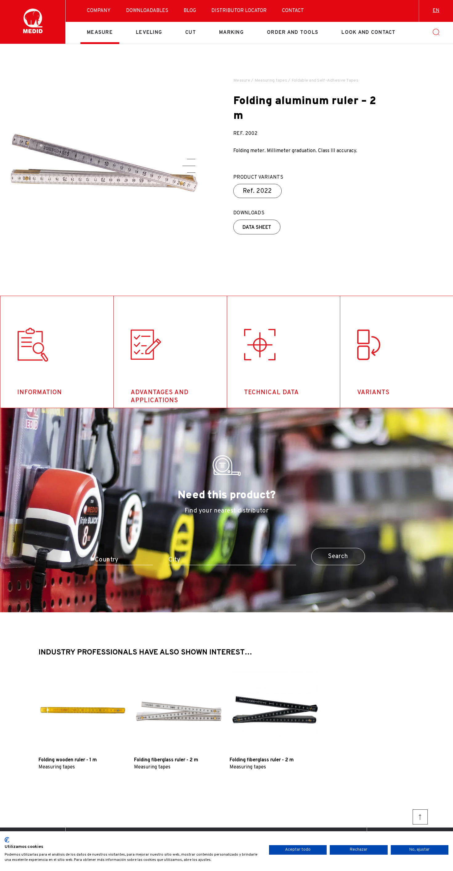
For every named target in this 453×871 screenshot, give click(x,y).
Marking (231, 33)
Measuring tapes (271, 80)
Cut (190, 33)
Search (338, 557)
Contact (293, 11)
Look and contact (368, 33)
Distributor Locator (239, 11)
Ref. (257, 191)
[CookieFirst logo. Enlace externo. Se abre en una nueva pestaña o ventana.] (7, 840)
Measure (100, 33)
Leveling (149, 33)
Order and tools (292, 33)
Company (99, 11)
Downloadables (147, 11)
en (436, 11)
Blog (190, 11)
